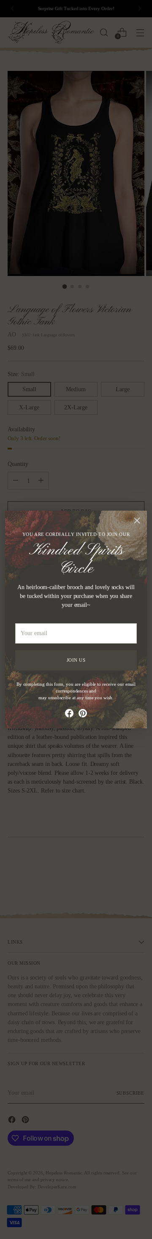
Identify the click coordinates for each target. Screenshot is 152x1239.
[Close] (137, 520)
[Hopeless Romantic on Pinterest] (83, 714)
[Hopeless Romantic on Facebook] (69, 714)
